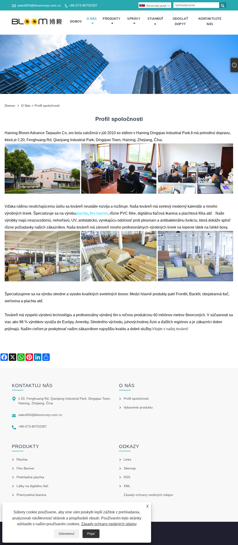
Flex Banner (25, 468)
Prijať (91, 533)
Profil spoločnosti (136, 398)
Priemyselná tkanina (31, 495)
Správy (133, 18)
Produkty (111, 18)
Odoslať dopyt (180, 21)
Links (127, 459)
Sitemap (130, 468)
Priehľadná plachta (30, 477)
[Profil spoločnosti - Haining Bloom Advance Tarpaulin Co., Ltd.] (37, 21)
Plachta (22, 459)
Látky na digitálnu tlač (32, 486)
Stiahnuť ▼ (155, 21)
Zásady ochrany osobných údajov (109, 524)
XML (127, 486)
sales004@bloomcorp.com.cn (39, 5)
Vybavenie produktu (138, 407)
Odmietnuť (66, 533)
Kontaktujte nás (210, 21)
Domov (76, 21)
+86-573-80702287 (83, 5)
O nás (92, 18)
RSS (127, 477)
